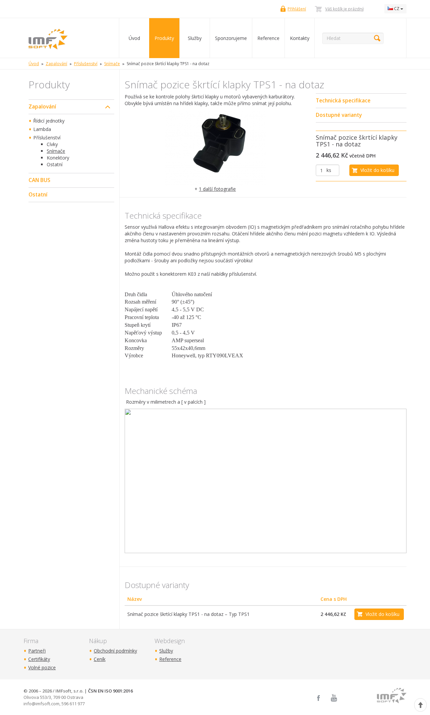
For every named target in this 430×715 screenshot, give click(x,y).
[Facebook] (319, 698)
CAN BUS (39, 180)
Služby (195, 38)
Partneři (37, 650)
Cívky (52, 144)
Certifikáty (39, 659)
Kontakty (299, 38)
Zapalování (42, 106)
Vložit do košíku (377, 170)
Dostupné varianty (339, 115)
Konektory (58, 157)
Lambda (42, 129)
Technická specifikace (343, 100)
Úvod (134, 38)
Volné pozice (42, 667)
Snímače (56, 151)
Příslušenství (46, 137)
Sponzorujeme (231, 38)
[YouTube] (334, 698)
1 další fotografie (217, 189)
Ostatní (54, 164)
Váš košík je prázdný (344, 9)
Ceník (99, 659)
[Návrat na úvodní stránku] (69, 38)
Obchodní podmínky (115, 650)
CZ (396, 8)
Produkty (164, 38)
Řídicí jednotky (48, 121)
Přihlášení (297, 9)
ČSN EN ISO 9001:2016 (110, 691)
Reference (268, 38)
